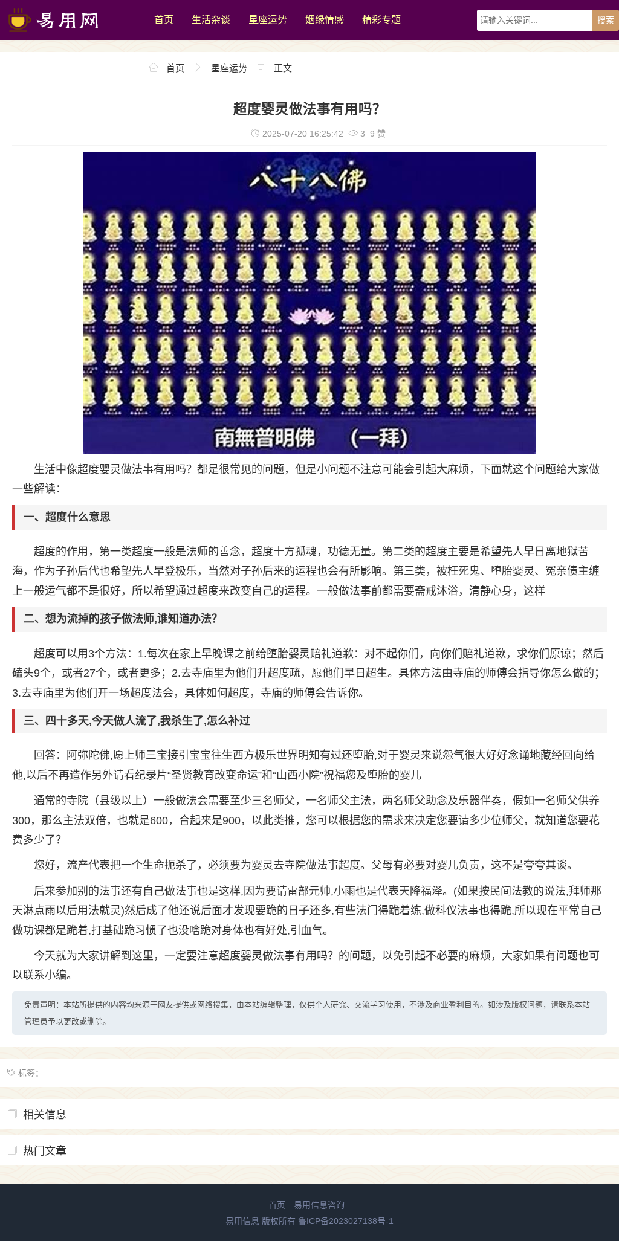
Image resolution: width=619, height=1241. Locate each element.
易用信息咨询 (319, 1205)
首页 (163, 20)
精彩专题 (381, 20)
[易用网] (71, 37)
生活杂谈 (211, 20)
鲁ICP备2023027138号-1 (346, 1221)
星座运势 (267, 20)
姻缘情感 (324, 20)
